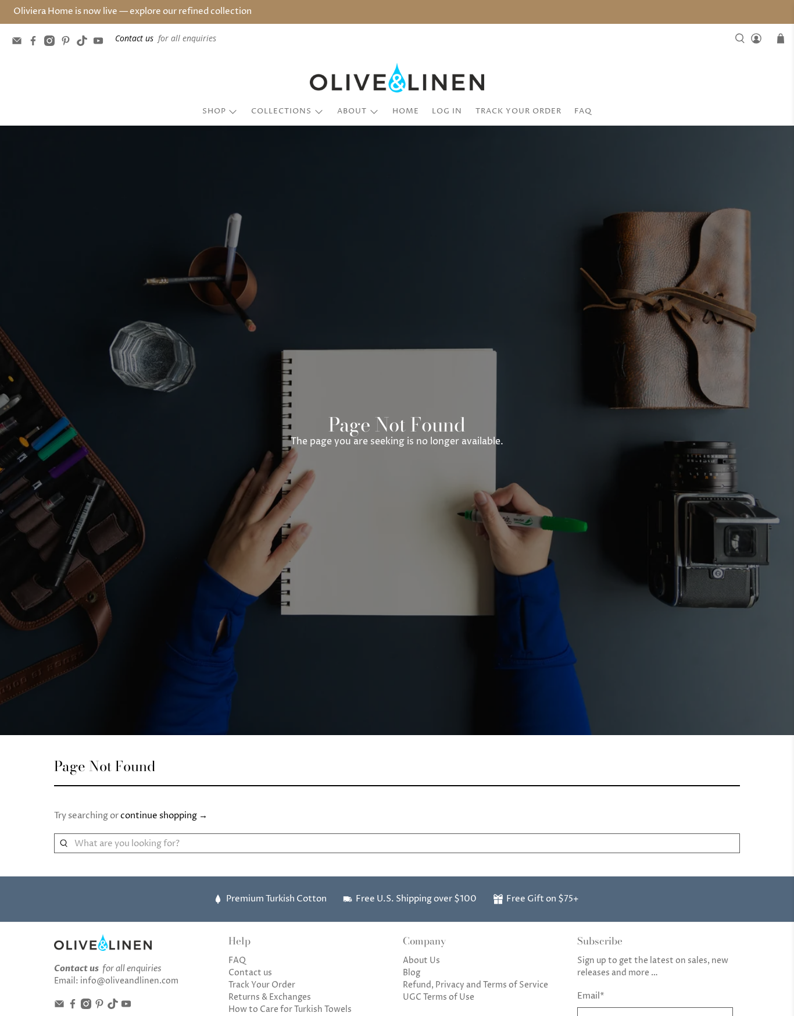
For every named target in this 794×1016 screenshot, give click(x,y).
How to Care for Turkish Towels (290, 1009)
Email (591, 996)
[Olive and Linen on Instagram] (52, 42)
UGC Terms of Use (438, 997)
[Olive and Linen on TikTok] (85, 42)
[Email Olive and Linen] (20, 42)
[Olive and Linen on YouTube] (101, 42)
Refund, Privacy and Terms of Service (475, 984)
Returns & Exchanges (269, 997)
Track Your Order (518, 111)
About (352, 111)
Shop (214, 111)
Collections (281, 111)
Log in (447, 111)
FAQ (583, 111)
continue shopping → (164, 816)
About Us (421, 960)
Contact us (250, 972)
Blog (411, 972)
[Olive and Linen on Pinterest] (68, 42)
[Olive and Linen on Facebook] (36, 42)
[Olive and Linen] (397, 78)
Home (405, 111)
